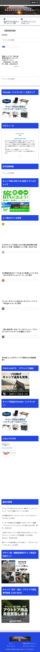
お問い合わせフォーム (29, 643)
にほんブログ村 (6, 448)
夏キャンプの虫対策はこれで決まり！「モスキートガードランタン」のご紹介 (20, 543)
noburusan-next (20, 138)
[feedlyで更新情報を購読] (19, 156)
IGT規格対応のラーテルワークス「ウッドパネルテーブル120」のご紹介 (19, 516)
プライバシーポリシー (29, 646)
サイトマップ (11, 646)
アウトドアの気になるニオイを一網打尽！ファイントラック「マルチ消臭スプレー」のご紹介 (20, 509)
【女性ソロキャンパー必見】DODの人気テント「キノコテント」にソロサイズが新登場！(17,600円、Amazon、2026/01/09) (20, 535)
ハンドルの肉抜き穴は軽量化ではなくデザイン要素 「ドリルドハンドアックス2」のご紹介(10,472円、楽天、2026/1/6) (20, 525)
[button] (36, 40)
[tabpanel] (11, 21)
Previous (1, 21)
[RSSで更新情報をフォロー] (21, 156)
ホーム (11, 643)
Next (39, 21)
